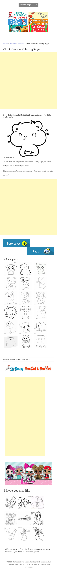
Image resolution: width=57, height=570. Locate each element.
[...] (11, 503)
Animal (22, 359)
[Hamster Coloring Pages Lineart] (10, 283)
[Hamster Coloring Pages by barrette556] (25, 283)
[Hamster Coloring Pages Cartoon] (40, 268)
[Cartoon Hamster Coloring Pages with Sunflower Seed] (25, 327)
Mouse (28, 359)
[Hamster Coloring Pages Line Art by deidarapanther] (40, 283)
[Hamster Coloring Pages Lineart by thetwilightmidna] (40, 312)
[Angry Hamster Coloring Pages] (10, 268)
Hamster (21, 44)
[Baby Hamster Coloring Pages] (40, 298)
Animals (13, 44)
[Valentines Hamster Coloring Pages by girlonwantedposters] (40, 327)
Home (5, 44)
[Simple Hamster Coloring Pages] (10, 341)
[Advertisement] (28, 80)
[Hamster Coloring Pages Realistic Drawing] (10, 312)
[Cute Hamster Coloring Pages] (25, 341)
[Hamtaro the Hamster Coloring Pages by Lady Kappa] (10, 298)
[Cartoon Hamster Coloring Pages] (25, 312)
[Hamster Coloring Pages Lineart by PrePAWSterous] (25, 268)
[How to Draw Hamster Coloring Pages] (40, 341)
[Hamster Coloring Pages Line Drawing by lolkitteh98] (10, 327)
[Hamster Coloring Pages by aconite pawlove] (25, 298)
